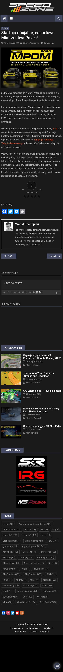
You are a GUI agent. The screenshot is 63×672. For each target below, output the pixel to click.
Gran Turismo (11, 541)
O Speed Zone (16, 628)
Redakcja (44, 631)
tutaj (55, 128)
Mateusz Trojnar (33, 365)
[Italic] (8, 292)
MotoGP (9, 557)
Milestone (30, 552)
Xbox (7, 602)
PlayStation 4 (11, 574)
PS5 (7, 580)
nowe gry (9, 569)
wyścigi (42, 596)
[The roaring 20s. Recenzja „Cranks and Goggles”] (11, 378)
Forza (46, 535)
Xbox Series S (26, 602)
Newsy (5, 28)
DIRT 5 (30, 529)
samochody (11, 585)
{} (37, 292)
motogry (26, 557)
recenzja (49, 580)
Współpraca (20, 631)
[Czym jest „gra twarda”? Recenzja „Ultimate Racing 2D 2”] (11, 360)
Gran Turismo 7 (34, 541)
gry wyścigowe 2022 (34, 546)
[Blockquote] (26, 292)
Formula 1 (10, 535)
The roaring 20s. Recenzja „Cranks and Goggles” (38, 374)
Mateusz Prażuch (33, 418)
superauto (50, 591)
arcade (8, 524)
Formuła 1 (29, 535)
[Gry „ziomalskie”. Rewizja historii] (11, 396)
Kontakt (33, 631)
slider (47, 585)
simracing (30, 585)
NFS (52, 563)
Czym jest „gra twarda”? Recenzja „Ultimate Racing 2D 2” (42, 357)
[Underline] (11, 292)
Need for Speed (34, 563)
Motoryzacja (11, 563)
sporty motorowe (27, 591)
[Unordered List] (22, 292)
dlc (44, 529)
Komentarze (49, 43)
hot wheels (10, 552)
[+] (41, 292)
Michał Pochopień (31, 43)
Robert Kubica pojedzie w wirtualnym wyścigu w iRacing (55, 256)
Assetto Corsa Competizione (35, 524)
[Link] (33, 292)
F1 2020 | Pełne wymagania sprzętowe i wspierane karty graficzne (10, 256)
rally (34, 580)
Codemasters (11, 529)
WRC (27, 596)
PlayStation (40, 569)
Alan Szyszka (32, 433)
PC (24, 569)
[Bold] (4, 292)
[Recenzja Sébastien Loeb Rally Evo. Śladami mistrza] (11, 414)
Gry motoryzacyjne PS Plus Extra (42, 426)
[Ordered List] (19, 292)
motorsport (45, 557)
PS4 (51, 574)
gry (52, 541)
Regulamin (48, 628)
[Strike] (15, 292)
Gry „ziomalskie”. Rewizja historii (42, 390)
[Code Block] (30, 292)
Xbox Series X (48, 602)
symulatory (10, 596)
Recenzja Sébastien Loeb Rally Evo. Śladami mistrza (41, 410)
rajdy (20, 580)
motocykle (48, 552)
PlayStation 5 (33, 574)
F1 (55, 529)
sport (7, 591)
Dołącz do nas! (33, 628)
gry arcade (10, 546)
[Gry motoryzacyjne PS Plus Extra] (11, 431)
